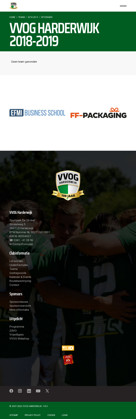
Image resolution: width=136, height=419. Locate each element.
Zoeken (51, 415)
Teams (13, 269)
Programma (16, 326)
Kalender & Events (20, 277)
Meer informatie (19, 309)
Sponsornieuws (18, 301)
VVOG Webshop (19, 338)
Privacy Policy (33, 415)
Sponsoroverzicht (20, 305)
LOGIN (65, 415)
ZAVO (13, 330)
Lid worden (16, 261)
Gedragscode (17, 273)
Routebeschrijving (20, 281)
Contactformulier (22, 244)
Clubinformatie (18, 265)
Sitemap (13, 415)
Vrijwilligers (16, 334)
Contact (14, 285)
